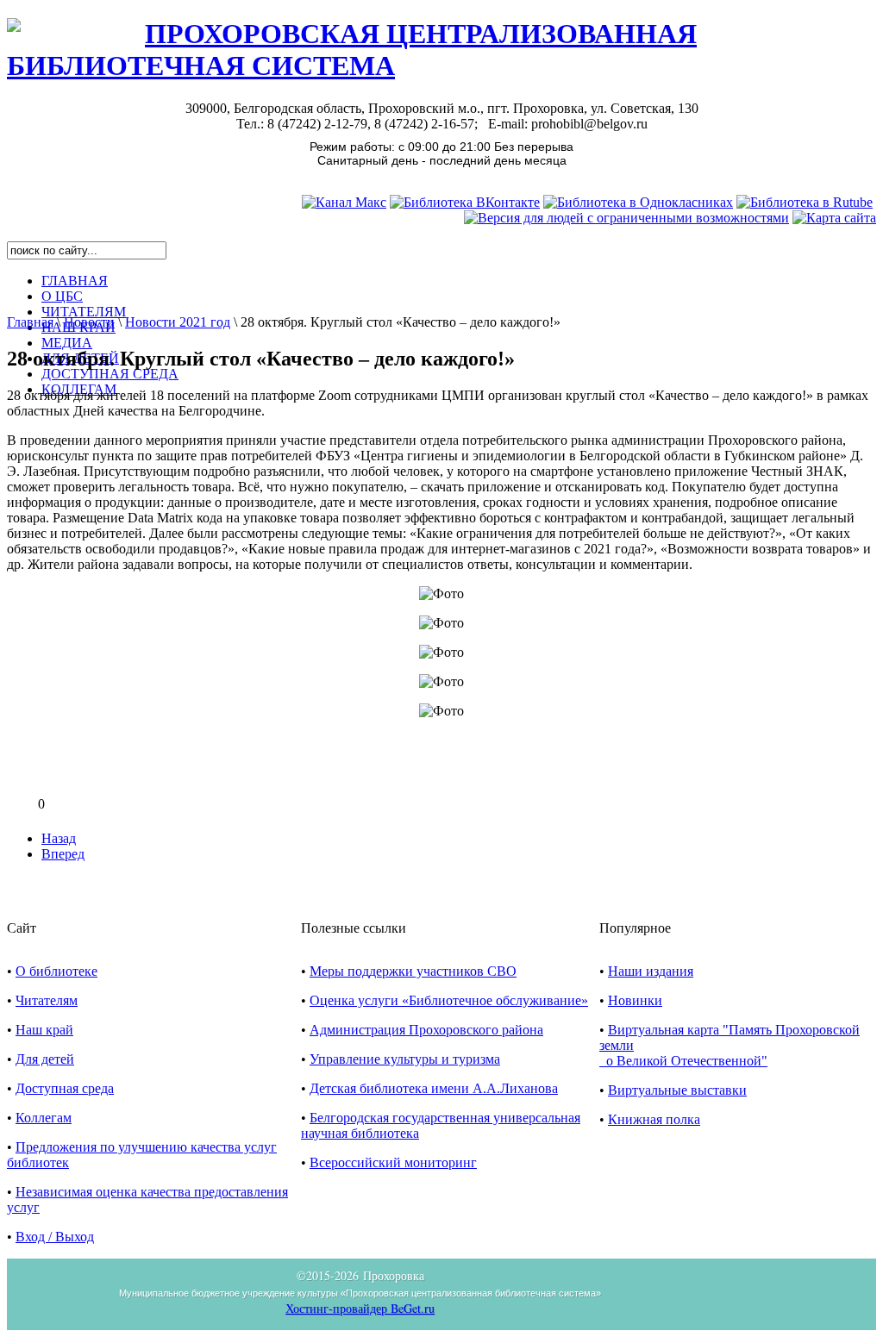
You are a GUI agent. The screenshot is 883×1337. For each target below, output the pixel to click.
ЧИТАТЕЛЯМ (83, 311)
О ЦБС (62, 296)
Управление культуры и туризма (405, 1059)
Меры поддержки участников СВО (413, 971)
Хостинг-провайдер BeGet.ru (360, 1308)
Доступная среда (65, 1088)
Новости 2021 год (177, 322)
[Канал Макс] (344, 202)
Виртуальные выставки (677, 1090)
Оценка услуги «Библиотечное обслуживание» (449, 1000)
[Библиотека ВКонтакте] (465, 202)
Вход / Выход (55, 1236)
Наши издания (650, 971)
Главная (30, 322)
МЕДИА (66, 342)
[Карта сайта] (834, 217)
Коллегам (44, 1117)
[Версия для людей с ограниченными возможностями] (626, 217)
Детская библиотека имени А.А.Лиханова (434, 1088)
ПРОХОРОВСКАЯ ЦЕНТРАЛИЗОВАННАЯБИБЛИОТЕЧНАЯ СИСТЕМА (352, 49)
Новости (89, 322)
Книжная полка (654, 1119)
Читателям (47, 1000)
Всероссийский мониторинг (393, 1162)
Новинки (635, 1000)
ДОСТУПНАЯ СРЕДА (109, 373)
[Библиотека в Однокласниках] (638, 202)
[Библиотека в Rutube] (804, 202)
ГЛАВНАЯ (74, 280)
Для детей (45, 1059)
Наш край (44, 1029)
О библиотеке (56, 971)
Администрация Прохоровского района (426, 1029)
